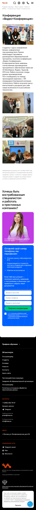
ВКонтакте (8, 454)
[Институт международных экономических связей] (5, 3)
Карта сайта (6, 373)
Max (6, 450)
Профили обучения (10, 344)
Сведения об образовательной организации (18, 381)
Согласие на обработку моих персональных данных (17, 314)
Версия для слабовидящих (23, 2)
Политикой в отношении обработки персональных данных (17, 317)
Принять (18, 505)
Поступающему (7, 357)
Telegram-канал (10, 447)
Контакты (5, 370)
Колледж (5, 363)
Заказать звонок (8, 406)
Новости (5, 367)
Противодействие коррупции (12, 378)
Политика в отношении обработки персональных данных (14, 389)
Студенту (5, 360)
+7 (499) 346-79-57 (8, 403)
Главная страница (7, 7)
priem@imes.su (7, 415)
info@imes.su (6, 421)
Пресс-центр (19, 7)
